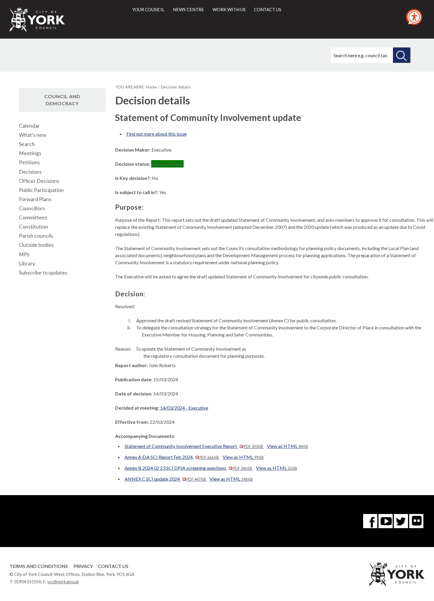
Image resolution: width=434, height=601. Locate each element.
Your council (148, 9)
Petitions (29, 162)
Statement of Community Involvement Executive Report (194, 446)
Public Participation (41, 190)
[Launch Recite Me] (414, 17)
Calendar (29, 126)
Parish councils (36, 236)
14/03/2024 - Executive (184, 407)
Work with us (229, 9)
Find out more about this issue (156, 134)
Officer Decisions (39, 181)
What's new (32, 135)
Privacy (83, 566)
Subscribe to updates (43, 273)
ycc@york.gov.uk (63, 581)
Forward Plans (35, 199)
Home (151, 87)
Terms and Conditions (38, 566)
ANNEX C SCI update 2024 (165, 479)
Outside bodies (36, 245)
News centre (188, 9)
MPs (24, 254)
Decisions (30, 172)
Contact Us (113, 566)
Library (27, 263)
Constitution (33, 227)
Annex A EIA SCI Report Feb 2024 (172, 457)
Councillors (32, 208)
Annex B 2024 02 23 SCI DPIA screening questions (188, 468)
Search (27, 144)
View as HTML (287, 446)
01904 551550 (27, 581)
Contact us (267, 9)
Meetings (30, 153)
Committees (33, 217)
